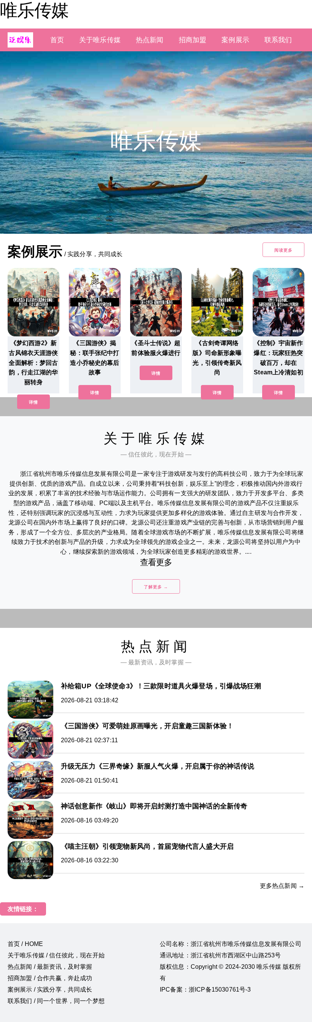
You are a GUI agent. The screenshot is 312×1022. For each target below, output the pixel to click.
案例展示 (235, 40)
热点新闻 (150, 40)
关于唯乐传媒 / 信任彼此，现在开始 (56, 955)
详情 (33, 402)
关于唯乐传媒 (100, 40)
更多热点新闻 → (282, 886)
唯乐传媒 (34, 10)
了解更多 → (156, 587)
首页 (57, 40)
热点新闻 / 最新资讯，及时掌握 (50, 966)
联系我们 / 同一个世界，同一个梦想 (56, 1001)
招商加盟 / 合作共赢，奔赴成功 (50, 978)
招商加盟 (193, 40)
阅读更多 (283, 250)
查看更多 (156, 562)
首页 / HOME (25, 944)
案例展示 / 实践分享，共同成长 (50, 989)
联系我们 (278, 40)
